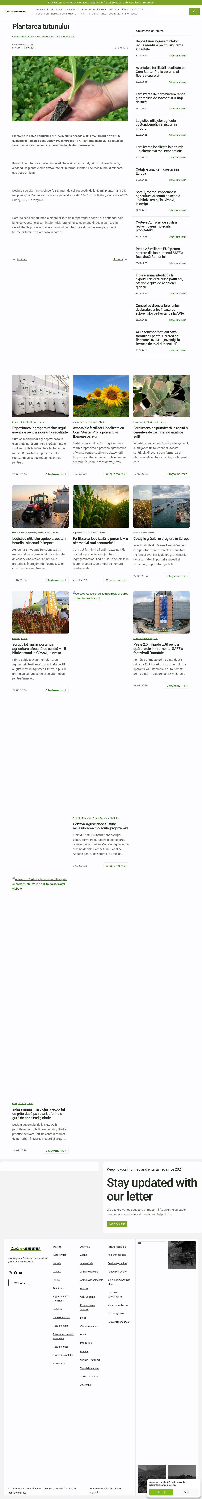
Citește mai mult (177, 56)
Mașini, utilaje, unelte (47, 533)
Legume (57, 1308)
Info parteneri (19, 1282)
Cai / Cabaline (87, 1296)
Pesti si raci (86, 1342)
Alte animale (86, 1263)
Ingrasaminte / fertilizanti (24, 422)
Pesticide (87, 818)
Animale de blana (89, 1271)
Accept (161, 1492)
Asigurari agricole (117, 1254)
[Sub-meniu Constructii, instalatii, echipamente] (76, 13)
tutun (71, 36)
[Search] (194, 11)
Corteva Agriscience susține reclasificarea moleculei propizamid (100, 826)
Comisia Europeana (142, 638)
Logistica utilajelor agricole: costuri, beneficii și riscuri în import (39, 541)
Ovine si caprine (88, 1325)
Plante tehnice (60, 1346)
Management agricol (119, 1305)
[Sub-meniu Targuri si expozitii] (142, 9)
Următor (118, 259)
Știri (155, 638)
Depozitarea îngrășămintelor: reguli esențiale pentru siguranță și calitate (40, 430)
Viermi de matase (89, 1368)
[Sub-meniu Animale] (56, 9)
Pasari (83, 1334)
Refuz (186, 1492)
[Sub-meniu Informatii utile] (107, 13)
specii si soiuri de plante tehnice (51, 36)
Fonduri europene (117, 1271)
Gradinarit (58, 1288)
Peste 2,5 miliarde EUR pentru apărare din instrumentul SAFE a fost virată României (158, 648)
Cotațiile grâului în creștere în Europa (161, 539)
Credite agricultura (117, 1263)
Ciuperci (57, 1271)
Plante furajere (60, 1325)
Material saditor (61, 1317)
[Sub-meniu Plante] (44, 9)
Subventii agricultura (119, 1321)
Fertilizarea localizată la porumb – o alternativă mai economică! (100, 541)
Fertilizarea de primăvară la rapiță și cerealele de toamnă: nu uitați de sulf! (160, 432)
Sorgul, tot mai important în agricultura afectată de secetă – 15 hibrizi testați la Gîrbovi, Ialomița (39, 648)
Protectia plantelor (109, 818)
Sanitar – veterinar (90, 1359)
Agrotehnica (59, 1254)
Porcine (84, 1351)
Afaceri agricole (117, 1246)
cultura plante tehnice (23, 36)
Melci (83, 1317)
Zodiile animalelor (89, 1376)
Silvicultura (59, 1363)
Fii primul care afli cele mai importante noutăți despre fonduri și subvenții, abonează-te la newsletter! (101, 2)
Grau (135, 533)
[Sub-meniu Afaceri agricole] (78, 9)
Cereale (143, 533)
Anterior (22, 259)
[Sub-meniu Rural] (86, 13)
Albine (83, 1254)
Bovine (84, 1288)
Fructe (56, 1279)
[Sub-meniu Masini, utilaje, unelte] (105, 9)
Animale (85, 1246)
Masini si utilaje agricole (24, 533)
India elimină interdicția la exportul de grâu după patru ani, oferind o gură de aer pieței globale (38, 1113)
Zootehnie (85, 1384)
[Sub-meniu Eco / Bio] (118, 9)
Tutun (30, 44)
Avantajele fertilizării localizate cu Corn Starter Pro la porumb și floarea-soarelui (98, 432)
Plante (41, 422)
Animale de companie (91, 1279)
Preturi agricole (116, 1313)
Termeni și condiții (53, 1488)
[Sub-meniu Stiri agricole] (138, 13)
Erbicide (77, 818)
